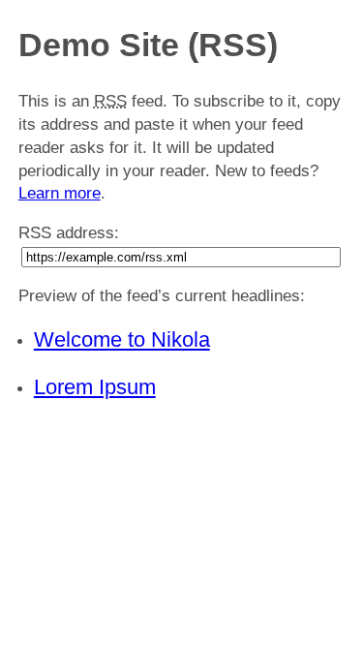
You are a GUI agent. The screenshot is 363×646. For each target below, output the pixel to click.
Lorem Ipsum (95, 387)
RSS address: (68, 233)
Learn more (59, 193)
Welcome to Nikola (122, 339)
